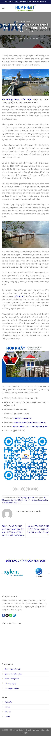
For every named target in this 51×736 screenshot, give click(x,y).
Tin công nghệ (10, 683)
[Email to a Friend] (28, 489)
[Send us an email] (7, 615)
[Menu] (3, 8)
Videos (7, 707)
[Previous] (2, 573)
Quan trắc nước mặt (12, 669)
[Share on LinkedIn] (36, 489)
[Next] (49, 573)
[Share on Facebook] (19, 489)
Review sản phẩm (12, 679)
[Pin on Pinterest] (32, 489)
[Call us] (10, 615)
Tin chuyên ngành (12, 688)
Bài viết (8, 712)
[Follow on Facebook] (3, 615)
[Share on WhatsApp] (15, 489)
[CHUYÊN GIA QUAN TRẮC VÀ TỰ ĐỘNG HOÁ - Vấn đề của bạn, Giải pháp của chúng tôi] (25, 8)
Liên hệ (7, 716)
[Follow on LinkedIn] (14, 615)
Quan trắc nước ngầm (13, 674)
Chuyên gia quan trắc (25, 21)
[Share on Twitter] (23, 489)
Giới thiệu (8, 702)
